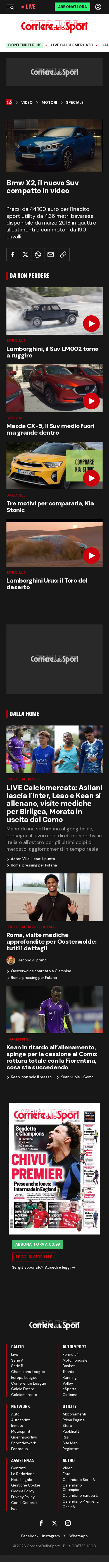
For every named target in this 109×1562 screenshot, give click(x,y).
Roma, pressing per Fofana (34, 865)
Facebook (30, 1536)
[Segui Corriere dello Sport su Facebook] (41, 1523)
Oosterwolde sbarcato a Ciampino (41, 971)
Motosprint (20, 1431)
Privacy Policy (23, 1497)
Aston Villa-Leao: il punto (33, 859)
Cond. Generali (24, 1502)
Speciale (75, 102)
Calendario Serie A (79, 1479)
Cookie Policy (22, 1491)
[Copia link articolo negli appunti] (63, 254)
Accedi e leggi (58, 1267)
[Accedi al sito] (99, 7)
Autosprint (20, 1420)
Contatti (18, 1468)
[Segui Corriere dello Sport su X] (54, 1523)
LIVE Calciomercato (72, 45)
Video (27, 102)
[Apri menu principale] (10, 7)
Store (67, 1425)
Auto (15, 1414)
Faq (14, 1508)
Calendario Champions (72, 1487)
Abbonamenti (74, 1414)
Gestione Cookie (25, 1485)
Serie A (17, 1360)
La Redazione (23, 1474)
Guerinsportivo (24, 1437)
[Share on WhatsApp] (38, 254)
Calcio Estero (22, 1389)
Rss (66, 1437)
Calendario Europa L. (81, 1495)
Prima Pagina (74, 1420)
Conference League (28, 1383)
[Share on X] (25, 254)
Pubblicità (71, 1431)
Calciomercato (24, 779)
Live (30, 7)
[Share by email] (50, 254)
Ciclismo (70, 1394)
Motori (49, 102)
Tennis (68, 1371)
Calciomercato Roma (30, 927)
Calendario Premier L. (81, 1501)
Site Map (70, 1443)
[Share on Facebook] (13, 254)
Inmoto (17, 1425)
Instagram (51, 1536)
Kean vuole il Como (77, 1077)
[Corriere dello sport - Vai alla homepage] (54, 26)
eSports (69, 1389)
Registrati (71, 1449)
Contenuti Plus (25, 45)
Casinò (69, 1507)
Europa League (24, 1377)
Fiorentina (18, 1039)
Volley (68, 1383)
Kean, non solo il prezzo (31, 1077)
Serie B (17, 1366)
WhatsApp (78, 1536)
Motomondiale (75, 1360)
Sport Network (23, 1443)
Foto (66, 1474)
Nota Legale (21, 1479)
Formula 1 (71, 1354)
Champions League (28, 1371)
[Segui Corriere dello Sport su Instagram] (68, 1523)
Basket (69, 1366)
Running (70, 1377)
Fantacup (19, 1449)
